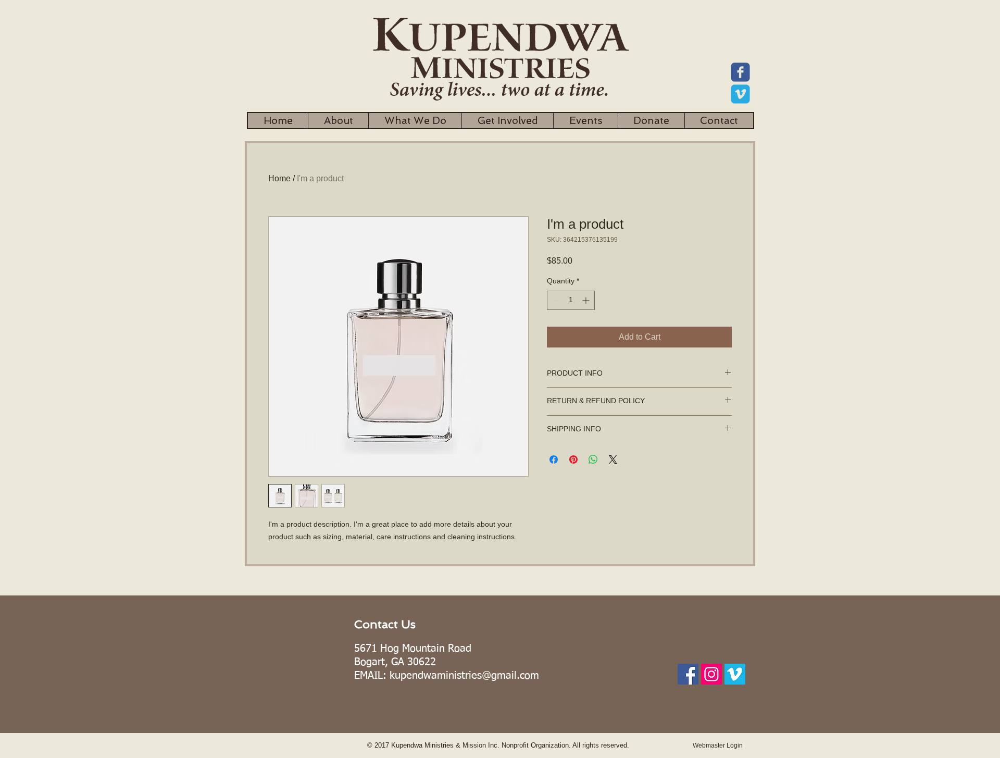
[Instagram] (711, 674)
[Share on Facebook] (553, 459)
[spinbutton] (570, 300)
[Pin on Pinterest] (573, 459)
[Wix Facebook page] (740, 72)
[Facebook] (688, 674)
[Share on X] (613, 459)
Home (279, 178)
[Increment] (586, 300)
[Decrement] (554, 300)
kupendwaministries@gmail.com (464, 675)
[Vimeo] (734, 674)
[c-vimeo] (740, 94)
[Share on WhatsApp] (593, 459)
